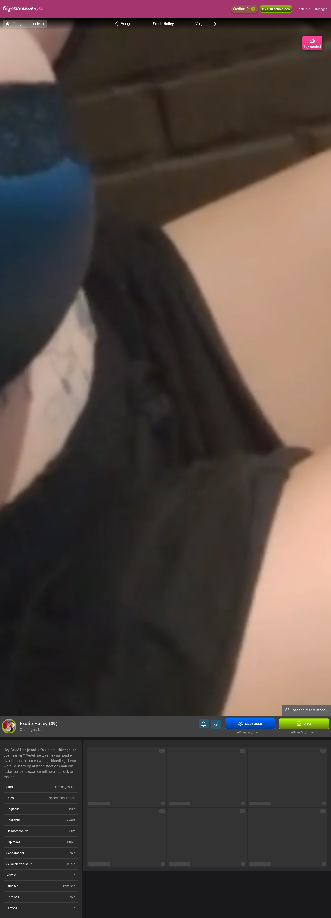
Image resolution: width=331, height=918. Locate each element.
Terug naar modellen (29, 24)
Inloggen (321, 9)
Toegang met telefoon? (309, 710)
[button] (303, 9)
